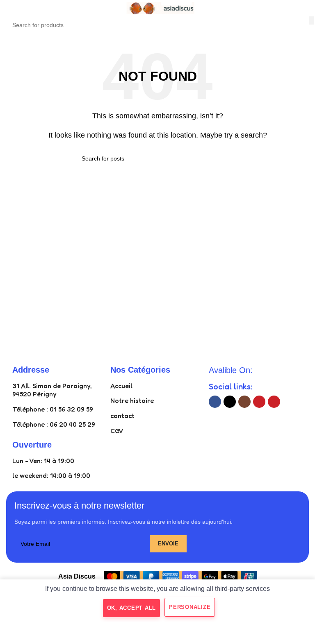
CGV (116, 431)
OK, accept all (131, 608)
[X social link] (230, 402)
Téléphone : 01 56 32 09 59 (52, 409)
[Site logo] (157, 7)
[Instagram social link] (244, 402)
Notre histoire (132, 400)
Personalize (189, 607)
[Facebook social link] (215, 402)
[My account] (305, 8)
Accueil (121, 386)
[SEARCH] (311, 20)
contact (122, 416)
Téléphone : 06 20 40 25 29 (53, 424)
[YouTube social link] (259, 402)
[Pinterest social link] (274, 402)
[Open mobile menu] (9, 8)
